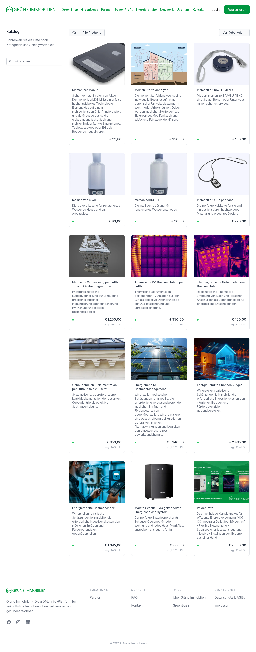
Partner (106, 9)
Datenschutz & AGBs (229, 597)
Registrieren (237, 10)
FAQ (134, 597)
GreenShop (70, 9)
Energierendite (146, 9)
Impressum (222, 605)
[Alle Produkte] (74, 33)
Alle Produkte (92, 32)
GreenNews (89, 9)
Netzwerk (167, 9)
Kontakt (198, 9)
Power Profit (124, 9)
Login (216, 10)
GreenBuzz (181, 605)
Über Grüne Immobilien (189, 597)
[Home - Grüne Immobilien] (30, 9)
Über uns (183, 9)
